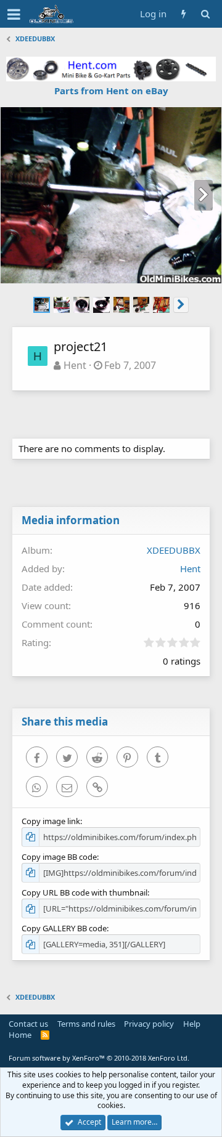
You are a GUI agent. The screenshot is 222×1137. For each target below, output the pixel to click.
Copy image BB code (59, 856)
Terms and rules (86, 1023)
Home (20, 1034)
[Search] (205, 13)
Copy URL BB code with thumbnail (84, 892)
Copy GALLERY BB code (64, 928)
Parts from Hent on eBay (111, 90)
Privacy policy (149, 1023)
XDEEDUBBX (173, 550)
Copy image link (51, 821)
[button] (13, 14)
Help (191, 1023)
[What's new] (183, 13)
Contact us (28, 1023)
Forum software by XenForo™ (99, 1057)
